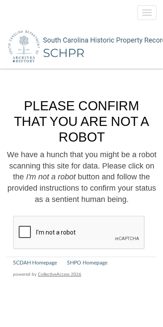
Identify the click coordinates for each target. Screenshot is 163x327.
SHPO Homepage (87, 262)
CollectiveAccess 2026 (59, 274)
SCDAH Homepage (35, 262)
